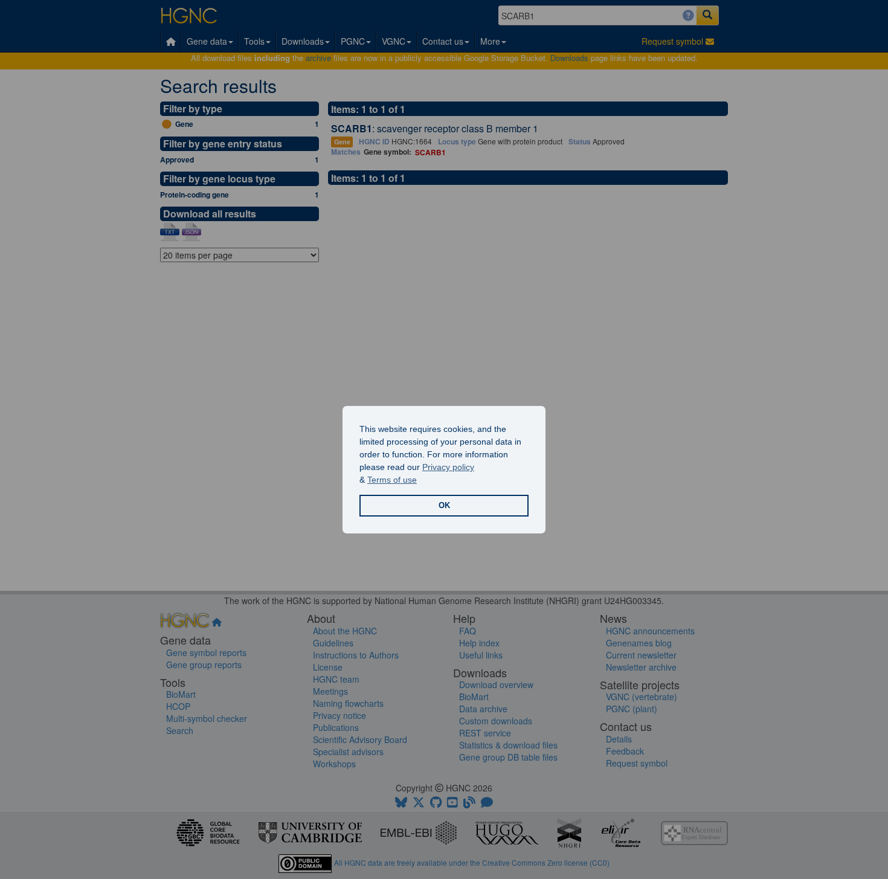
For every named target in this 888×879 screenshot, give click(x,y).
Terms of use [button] (392, 480)
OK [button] (444, 505)
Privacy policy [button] (448, 467)
